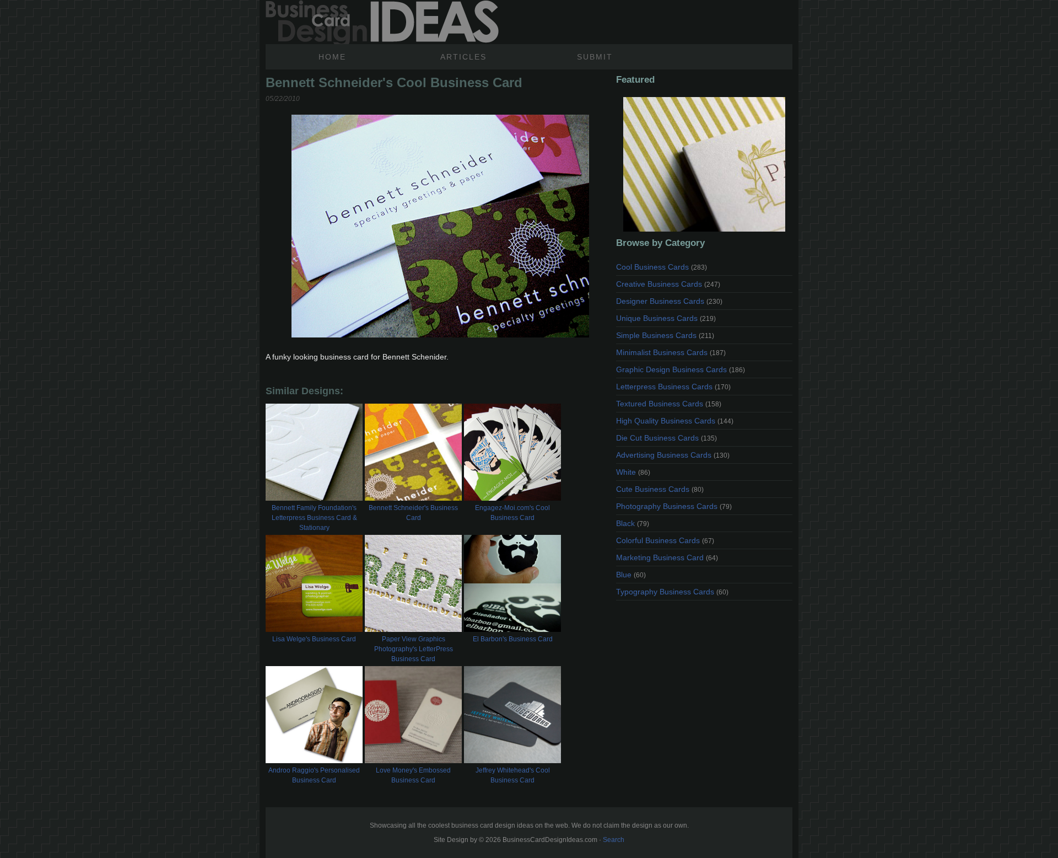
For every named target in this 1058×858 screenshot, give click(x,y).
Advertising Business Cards (673, 455)
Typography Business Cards (672, 591)
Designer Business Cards (669, 301)
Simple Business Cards (665, 335)
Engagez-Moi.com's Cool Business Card (512, 513)
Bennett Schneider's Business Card (413, 513)
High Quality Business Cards (674, 420)
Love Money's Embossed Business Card (413, 775)
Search (613, 840)
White (633, 472)
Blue (631, 574)
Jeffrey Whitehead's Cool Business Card (513, 775)
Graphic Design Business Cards (680, 369)
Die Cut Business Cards (666, 437)
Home (332, 56)
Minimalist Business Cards (671, 352)
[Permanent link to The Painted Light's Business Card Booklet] (704, 164)
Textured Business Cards (668, 403)
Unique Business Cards (666, 318)
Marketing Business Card (667, 557)
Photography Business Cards (674, 506)
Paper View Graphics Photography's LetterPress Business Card (413, 649)
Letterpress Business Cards (673, 386)
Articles (463, 56)
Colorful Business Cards (665, 540)
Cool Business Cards (661, 266)
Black (632, 523)
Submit (595, 56)
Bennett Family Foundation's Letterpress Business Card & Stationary (314, 518)
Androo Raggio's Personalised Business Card (314, 775)
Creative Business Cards (668, 284)
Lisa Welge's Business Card (314, 639)
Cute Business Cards (660, 489)
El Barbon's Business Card (513, 639)
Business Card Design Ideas (382, 22)
